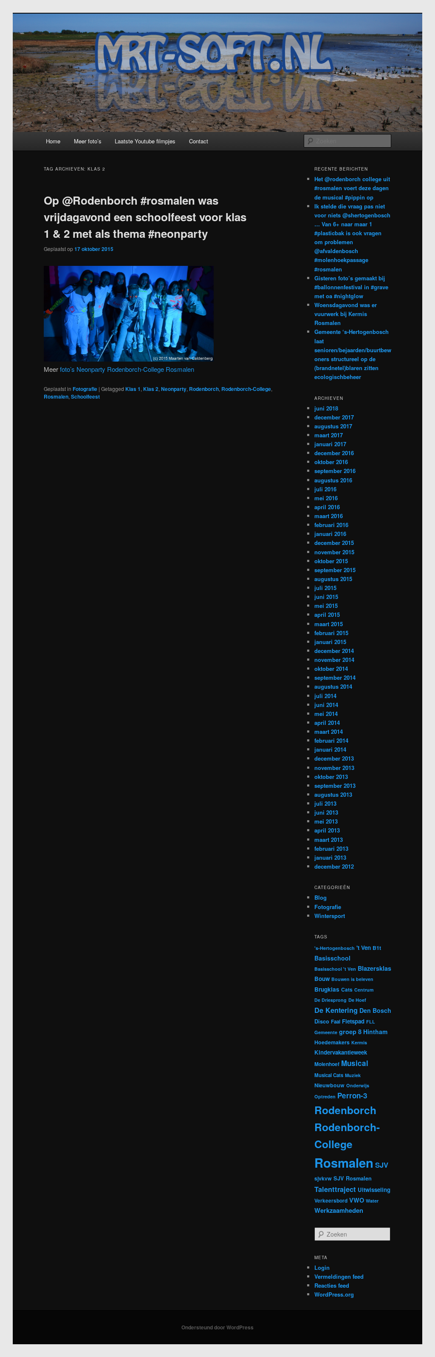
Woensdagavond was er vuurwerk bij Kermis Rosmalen (345, 314)
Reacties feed (331, 1285)
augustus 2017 (333, 426)
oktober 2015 (331, 561)
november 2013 (334, 768)
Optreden (325, 1096)
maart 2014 (328, 731)
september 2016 (335, 471)
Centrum (363, 989)
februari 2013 (331, 848)
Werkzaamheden (338, 1210)
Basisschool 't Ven (335, 969)
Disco (321, 1021)
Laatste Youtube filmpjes (145, 141)
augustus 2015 (333, 579)
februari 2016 (331, 525)
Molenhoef (326, 1064)
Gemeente (325, 1032)
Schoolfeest (85, 396)
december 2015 (334, 543)
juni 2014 (326, 705)
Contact (198, 141)
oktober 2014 (331, 668)
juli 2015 (325, 588)
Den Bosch (375, 1010)
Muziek (353, 1075)
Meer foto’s (88, 141)
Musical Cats (328, 1075)
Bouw (322, 979)
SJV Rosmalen (352, 1178)
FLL (370, 1021)
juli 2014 (325, 696)
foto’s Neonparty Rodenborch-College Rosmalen (127, 369)
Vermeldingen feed (339, 1276)
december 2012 (334, 866)
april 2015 (327, 614)
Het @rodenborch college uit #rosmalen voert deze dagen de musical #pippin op (352, 188)
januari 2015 (330, 642)
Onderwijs (357, 1085)
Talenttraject (335, 1189)
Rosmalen (56, 396)
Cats (347, 989)
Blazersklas (374, 968)
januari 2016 (330, 534)
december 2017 (334, 417)
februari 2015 (331, 633)
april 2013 (327, 830)
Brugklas (326, 989)
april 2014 (327, 722)
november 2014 (334, 660)
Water (372, 1200)
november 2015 (334, 552)
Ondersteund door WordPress (217, 1327)
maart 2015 (328, 624)
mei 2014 (326, 714)
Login (322, 1267)
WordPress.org (334, 1294)
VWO (356, 1200)
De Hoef (357, 1000)
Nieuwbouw (329, 1085)
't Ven (363, 948)
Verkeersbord (330, 1200)
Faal (335, 1021)
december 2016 (334, 453)
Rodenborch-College (246, 389)
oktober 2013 (331, 777)
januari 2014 (330, 749)
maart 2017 (328, 435)
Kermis (359, 1042)
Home (53, 141)
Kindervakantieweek (340, 1052)
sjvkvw (323, 1178)
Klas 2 (150, 389)
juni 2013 (326, 812)
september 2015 (335, 570)
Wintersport (329, 916)
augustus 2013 (333, 794)
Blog (320, 897)
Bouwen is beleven (352, 979)
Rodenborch (204, 389)
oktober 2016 (331, 462)
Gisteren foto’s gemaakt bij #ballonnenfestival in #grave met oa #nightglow (351, 287)
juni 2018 (326, 408)
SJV (381, 1165)
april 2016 (327, 507)
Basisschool (332, 958)
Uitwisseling (374, 1190)
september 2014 (335, 677)
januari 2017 (330, 444)
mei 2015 (326, 606)
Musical (354, 1063)
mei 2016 (326, 498)
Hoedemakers (332, 1042)
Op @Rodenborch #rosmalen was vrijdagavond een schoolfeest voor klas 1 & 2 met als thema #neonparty (145, 216)
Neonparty (173, 389)
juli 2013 (325, 803)
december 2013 (334, 758)
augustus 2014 (333, 686)
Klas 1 (133, 389)
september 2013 (335, 785)
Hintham (375, 1031)
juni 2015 (326, 597)
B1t (377, 948)
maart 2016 (328, 516)
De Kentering (336, 1010)
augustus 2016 (333, 480)
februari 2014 (331, 740)
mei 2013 (326, 821)
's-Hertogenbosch (334, 948)
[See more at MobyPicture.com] (129, 358)
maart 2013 (328, 839)
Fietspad (353, 1021)
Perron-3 (352, 1095)
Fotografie (85, 389)
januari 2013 (330, 857)
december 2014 (334, 651)
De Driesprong (330, 1000)
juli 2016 (325, 489)
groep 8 (350, 1031)
